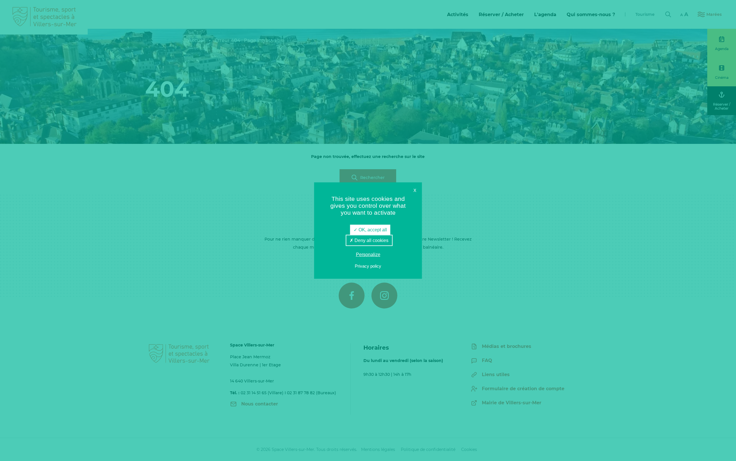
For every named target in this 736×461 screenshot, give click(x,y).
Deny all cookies (370, 240)
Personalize (368, 254)
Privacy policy (368, 265)
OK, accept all (372, 229)
